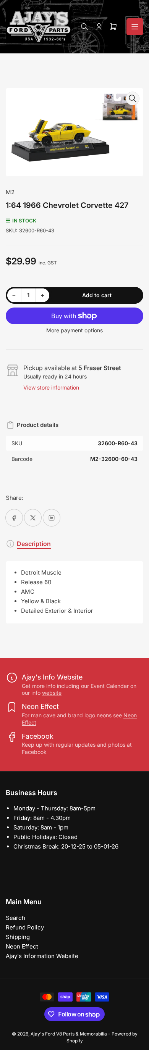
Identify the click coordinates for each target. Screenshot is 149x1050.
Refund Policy (25, 927)
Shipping (18, 936)
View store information (51, 387)
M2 (10, 192)
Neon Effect (22, 946)
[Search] (84, 26)
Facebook (34, 752)
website (52, 692)
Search (15, 917)
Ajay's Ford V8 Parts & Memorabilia (69, 1034)
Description (34, 544)
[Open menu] (134, 26)
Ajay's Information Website (42, 956)
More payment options (74, 330)
